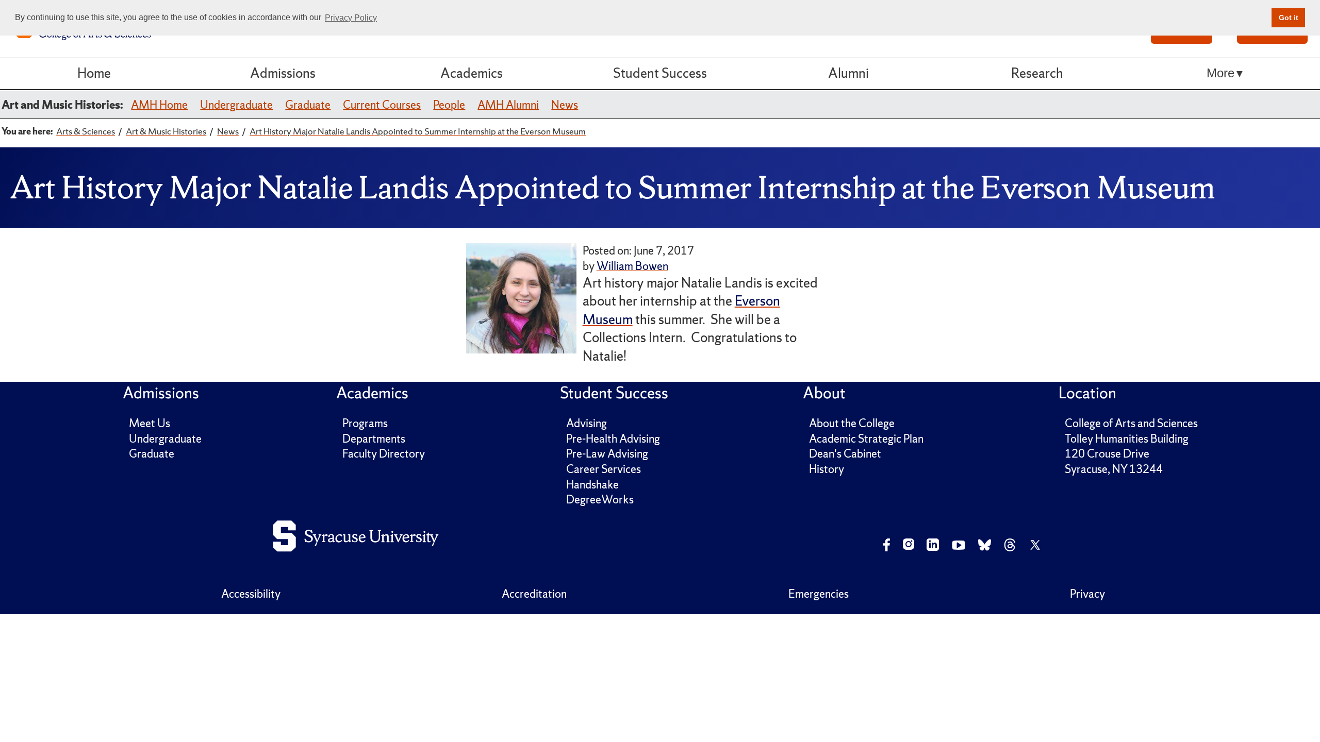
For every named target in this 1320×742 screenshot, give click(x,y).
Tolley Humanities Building (1127, 438)
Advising (586, 423)
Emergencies (818, 593)
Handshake (592, 484)
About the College (852, 423)
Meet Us (149, 423)
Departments (373, 438)
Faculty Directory (383, 453)
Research (1037, 73)
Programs (365, 423)
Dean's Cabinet (845, 453)
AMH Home (159, 104)
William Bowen (632, 266)
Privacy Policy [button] (351, 17)
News (564, 104)
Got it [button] (1288, 17)
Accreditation (534, 593)
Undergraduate (236, 104)
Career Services (603, 469)
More (1220, 73)
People (449, 104)
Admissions (283, 73)
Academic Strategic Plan (866, 438)
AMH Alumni (508, 104)
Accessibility (250, 593)
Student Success (660, 73)
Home (94, 73)
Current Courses (382, 104)
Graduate (308, 104)
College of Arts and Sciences (1131, 423)
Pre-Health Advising (613, 438)
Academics (471, 73)
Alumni (848, 73)
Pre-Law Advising (607, 453)
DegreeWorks (600, 499)
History (826, 469)
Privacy (1087, 593)
